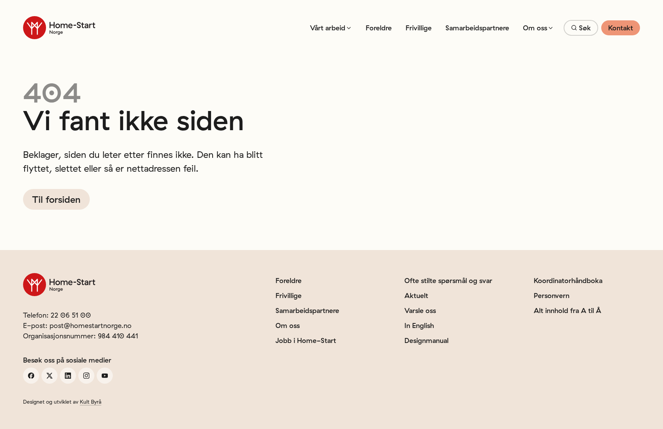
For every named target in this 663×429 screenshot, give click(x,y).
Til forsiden (56, 199)
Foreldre (379, 27)
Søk (585, 27)
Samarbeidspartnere (477, 27)
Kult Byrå (90, 401)
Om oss (535, 27)
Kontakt (620, 27)
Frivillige (419, 27)
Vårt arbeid (327, 27)
